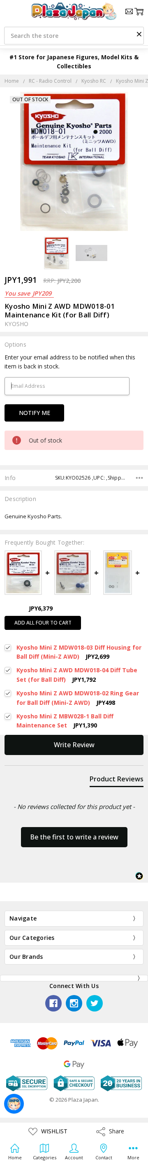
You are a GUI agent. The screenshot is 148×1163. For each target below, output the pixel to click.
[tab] (116, 780)
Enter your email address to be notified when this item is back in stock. (70, 361)
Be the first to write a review (74, 836)
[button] (139, 34)
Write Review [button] (74, 744)
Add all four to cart (43, 622)
